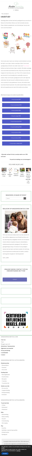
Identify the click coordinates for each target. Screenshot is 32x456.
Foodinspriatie (4, 372)
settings (18, 450)
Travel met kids (5, 403)
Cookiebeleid (4, 352)
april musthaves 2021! (10, 174)
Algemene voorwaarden (7, 348)
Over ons (3, 339)
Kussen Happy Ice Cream (4, 174)
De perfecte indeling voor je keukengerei (20, 159)
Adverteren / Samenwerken (8, 346)
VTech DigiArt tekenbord (22, 174)
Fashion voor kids (5, 386)
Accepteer (5, 453)
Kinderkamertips (5, 363)
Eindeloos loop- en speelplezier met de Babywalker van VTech (28, 177)
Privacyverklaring (5, 350)
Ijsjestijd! (5, 17)
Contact (3, 354)
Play (2, 13)
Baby (2, 412)
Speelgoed (6, 13)
